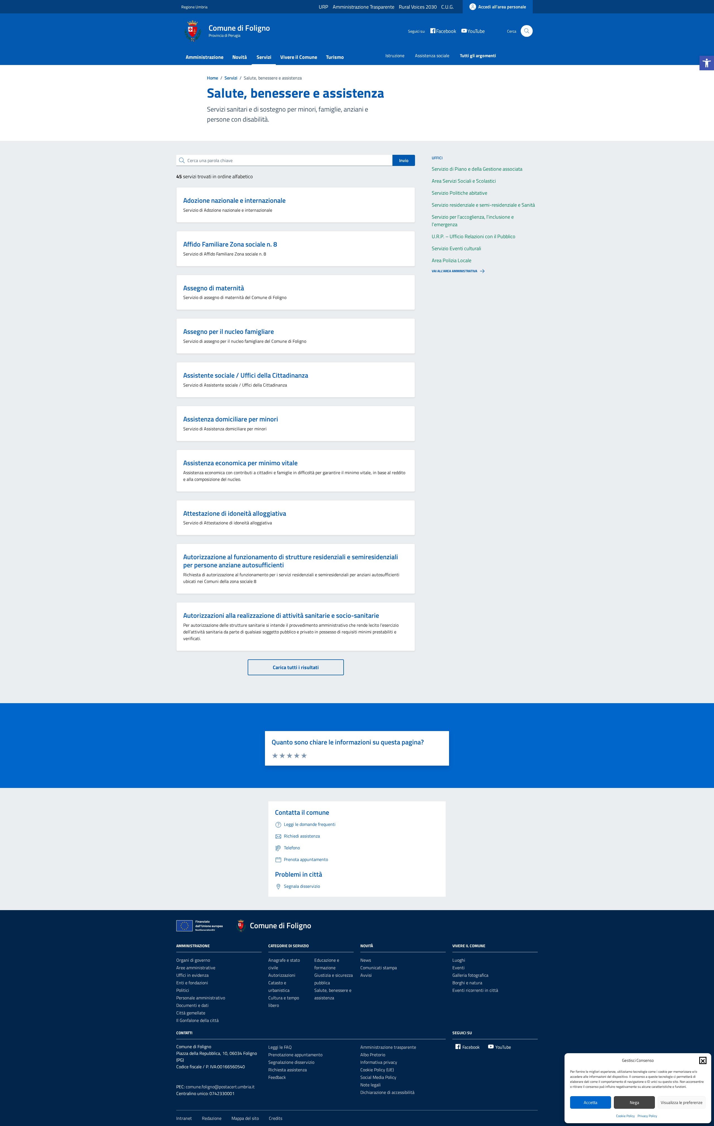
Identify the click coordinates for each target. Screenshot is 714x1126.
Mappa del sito (245, 1118)
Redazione (211, 1118)
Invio (403, 160)
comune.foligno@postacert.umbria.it (220, 1086)
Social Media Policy (378, 1077)
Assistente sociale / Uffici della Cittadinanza (245, 375)
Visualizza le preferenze (682, 1102)
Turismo (335, 57)
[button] (706, 63)
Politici (182, 990)
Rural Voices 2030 (418, 7)
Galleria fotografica (470, 975)
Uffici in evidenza (192, 975)
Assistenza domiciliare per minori (230, 419)
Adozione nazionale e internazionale (234, 200)
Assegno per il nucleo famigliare (228, 331)
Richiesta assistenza (287, 1069)
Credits (275, 1118)
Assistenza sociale (432, 55)
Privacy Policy (647, 1115)
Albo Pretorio (372, 1054)
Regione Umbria (194, 7)
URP (323, 7)
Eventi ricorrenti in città (475, 990)
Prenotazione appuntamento (295, 1054)
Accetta (590, 1102)
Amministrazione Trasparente (363, 7)
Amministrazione (204, 57)
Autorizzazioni (281, 975)
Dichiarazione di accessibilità (387, 1092)
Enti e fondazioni (192, 982)
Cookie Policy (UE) (377, 1069)
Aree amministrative (195, 967)
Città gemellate (190, 1012)
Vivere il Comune (298, 57)
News (365, 960)
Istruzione (394, 55)
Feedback (277, 1077)
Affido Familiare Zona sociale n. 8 (230, 244)
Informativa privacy (378, 1062)
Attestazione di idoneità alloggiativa (234, 513)
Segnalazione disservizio (291, 1062)
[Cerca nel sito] (527, 31)
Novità (239, 57)
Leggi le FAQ (280, 1047)
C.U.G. (447, 7)
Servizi (264, 57)
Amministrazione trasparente (388, 1047)
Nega (634, 1102)
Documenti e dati (192, 1005)
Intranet (184, 1118)
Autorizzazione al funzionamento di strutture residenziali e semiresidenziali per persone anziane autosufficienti (290, 561)
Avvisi (366, 975)
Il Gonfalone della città (197, 1020)
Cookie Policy (625, 1115)
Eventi (458, 967)
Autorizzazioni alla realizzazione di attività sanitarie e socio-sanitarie (281, 615)
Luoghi (458, 960)
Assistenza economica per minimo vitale (240, 463)
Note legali (370, 1084)
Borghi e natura (467, 982)
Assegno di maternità (213, 288)
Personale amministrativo (200, 997)
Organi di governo (193, 960)
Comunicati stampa (378, 967)
